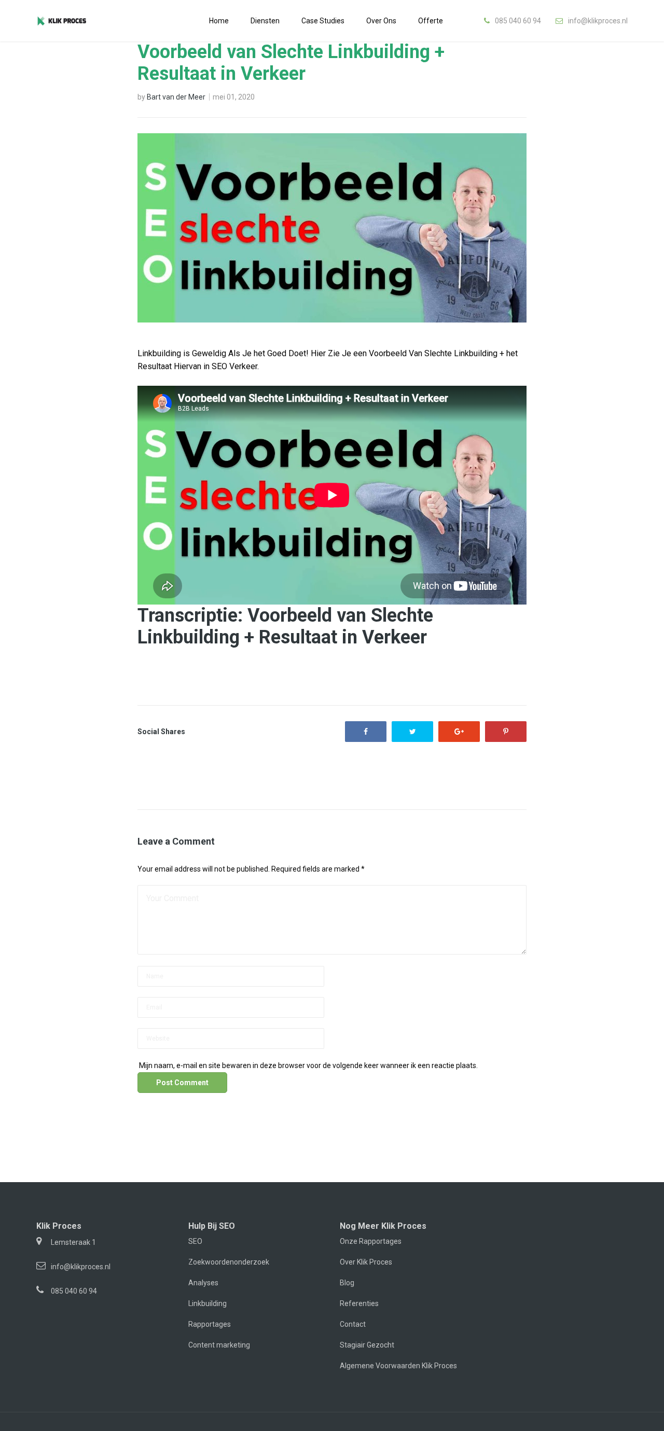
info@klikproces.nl (598, 21)
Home (219, 21)
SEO (195, 1241)
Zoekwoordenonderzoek (228, 1262)
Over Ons (381, 21)
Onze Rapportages (371, 1241)
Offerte (430, 21)
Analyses (203, 1283)
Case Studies (322, 21)
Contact (353, 1324)
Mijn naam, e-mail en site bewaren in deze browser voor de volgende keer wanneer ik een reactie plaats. (308, 1065)
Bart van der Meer (176, 97)
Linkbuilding (207, 1303)
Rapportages (209, 1324)
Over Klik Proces (366, 1262)
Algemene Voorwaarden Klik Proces (398, 1366)
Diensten (265, 21)
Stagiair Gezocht (367, 1345)
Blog (347, 1283)
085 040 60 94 (518, 21)
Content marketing (219, 1345)
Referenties (359, 1303)
